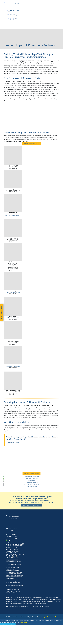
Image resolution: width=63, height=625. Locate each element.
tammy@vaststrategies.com (13, 366)
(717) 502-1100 (14, 11)
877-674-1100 (16, 551)
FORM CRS (16, 590)
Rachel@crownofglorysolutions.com (13, 214)
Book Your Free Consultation (31, 505)
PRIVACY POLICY (10, 591)
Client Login (14, 15)
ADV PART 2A (9, 590)
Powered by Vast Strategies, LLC (47, 617)
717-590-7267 (12, 553)
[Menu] (29, 25)
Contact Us (11, 560)
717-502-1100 (14, 550)
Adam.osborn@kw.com (13, 317)
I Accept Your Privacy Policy (8, 624)
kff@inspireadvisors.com (17, 554)
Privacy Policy (23, 622)
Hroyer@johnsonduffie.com (13, 292)
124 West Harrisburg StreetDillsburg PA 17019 (14, 546)
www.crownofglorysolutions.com (13, 215)
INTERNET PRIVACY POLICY (13, 592)
